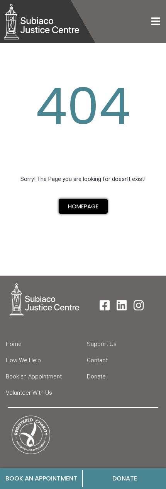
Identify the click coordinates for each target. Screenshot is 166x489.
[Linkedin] (122, 305)
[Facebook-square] (105, 305)
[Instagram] (139, 305)
